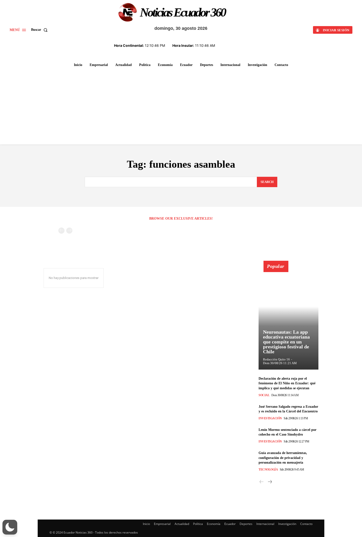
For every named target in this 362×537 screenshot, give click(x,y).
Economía (213, 524)
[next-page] (269, 482)
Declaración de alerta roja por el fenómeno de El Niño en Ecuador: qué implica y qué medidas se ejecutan (287, 383)
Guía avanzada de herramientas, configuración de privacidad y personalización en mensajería (283, 457)
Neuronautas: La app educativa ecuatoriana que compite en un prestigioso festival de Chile (286, 341)
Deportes (246, 524)
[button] (40, 30)
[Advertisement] (181, 107)
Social (264, 395)
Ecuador (230, 524)
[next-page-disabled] (69, 231)
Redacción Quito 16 (276, 359)
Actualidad (182, 524)
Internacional (265, 524)
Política (198, 524)
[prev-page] (61, 231)
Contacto (306, 524)
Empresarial (162, 524)
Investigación (270, 418)
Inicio (146, 524)
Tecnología (268, 469)
